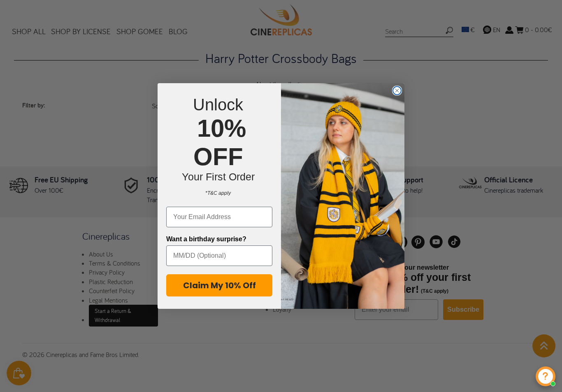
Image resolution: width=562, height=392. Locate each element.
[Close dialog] (397, 90)
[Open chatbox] (545, 376)
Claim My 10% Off (219, 285)
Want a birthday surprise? (206, 239)
